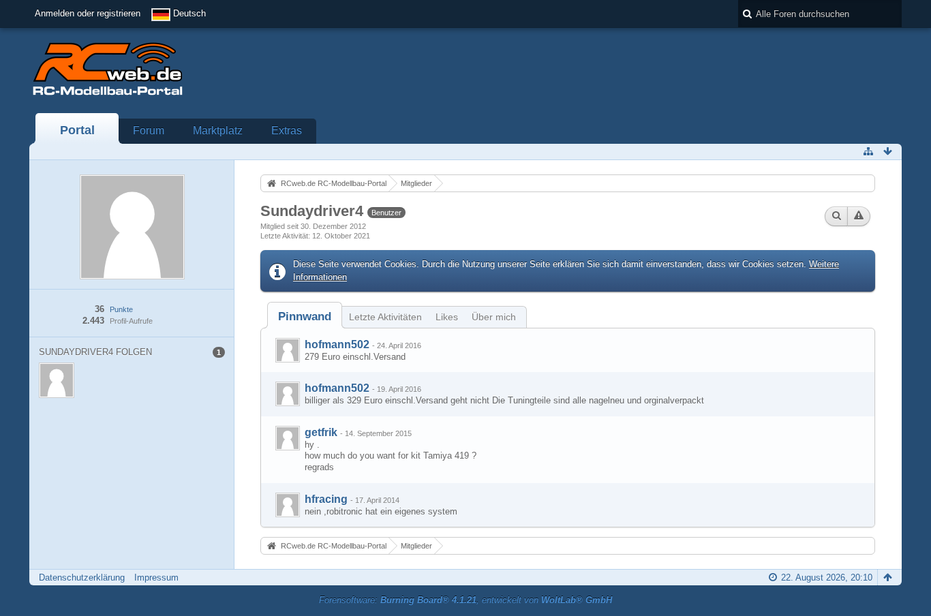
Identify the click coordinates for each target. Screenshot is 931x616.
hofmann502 (337, 344)
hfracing (326, 499)
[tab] (304, 316)
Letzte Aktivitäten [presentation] (385, 316)
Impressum (156, 577)
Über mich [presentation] (494, 316)
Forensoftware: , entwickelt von (465, 600)
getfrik (321, 432)
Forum (148, 130)
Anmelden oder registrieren (87, 13)
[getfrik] (287, 438)
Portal (77, 130)
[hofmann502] (287, 350)
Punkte (121, 309)
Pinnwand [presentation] (304, 316)
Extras (286, 130)
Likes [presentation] (447, 316)
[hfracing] (287, 505)
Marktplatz (218, 130)
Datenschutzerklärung (82, 577)
